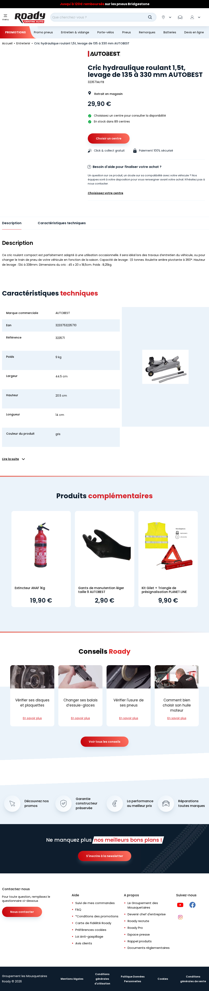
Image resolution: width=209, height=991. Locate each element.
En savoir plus (32, 718)
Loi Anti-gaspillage (89, 936)
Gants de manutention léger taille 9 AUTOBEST (101, 590)
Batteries (169, 32)
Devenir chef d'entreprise (147, 914)
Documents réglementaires (149, 948)
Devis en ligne (194, 32)
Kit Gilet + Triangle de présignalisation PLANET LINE (164, 590)
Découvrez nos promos (36, 803)
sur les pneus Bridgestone (104, 4)
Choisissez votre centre (105, 193)
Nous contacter (22, 912)
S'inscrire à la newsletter (104, 856)
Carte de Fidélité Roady (93, 923)
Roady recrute (138, 921)
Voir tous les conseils (104, 742)
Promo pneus (43, 32)
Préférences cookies (90, 930)
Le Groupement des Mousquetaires (143, 905)
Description (11, 223)
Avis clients (83, 943)
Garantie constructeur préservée (86, 804)
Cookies (163, 979)
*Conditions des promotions (96, 916)
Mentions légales (72, 979)
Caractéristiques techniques (62, 223)
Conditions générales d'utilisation (102, 978)
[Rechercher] (150, 17)
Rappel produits (140, 941)
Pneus (126, 32)
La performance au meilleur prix (140, 803)
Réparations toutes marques (191, 803)
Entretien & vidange (75, 32)
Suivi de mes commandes (95, 903)
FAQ (78, 909)
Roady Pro (135, 928)
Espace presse (139, 934)
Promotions (15, 32)
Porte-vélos (105, 32)
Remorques (147, 32)
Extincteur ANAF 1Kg (30, 588)
